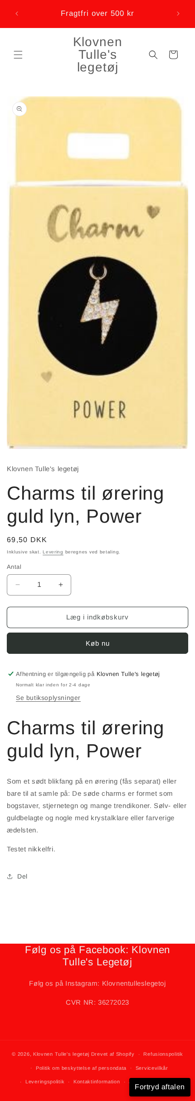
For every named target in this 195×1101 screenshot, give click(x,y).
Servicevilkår (152, 1068)
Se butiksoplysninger (48, 697)
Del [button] (22, 876)
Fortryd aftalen (160, 1087)
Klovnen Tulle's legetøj (61, 1054)
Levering (53, 551)
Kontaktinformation (96, 1081)
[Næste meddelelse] (178, 14)
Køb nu (98, 643)
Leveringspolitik (44, 1081)
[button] (18, 55)
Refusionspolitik (163, 1054)
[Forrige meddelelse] (17, 14)
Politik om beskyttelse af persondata (81, 1068)
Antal (14, 566)
